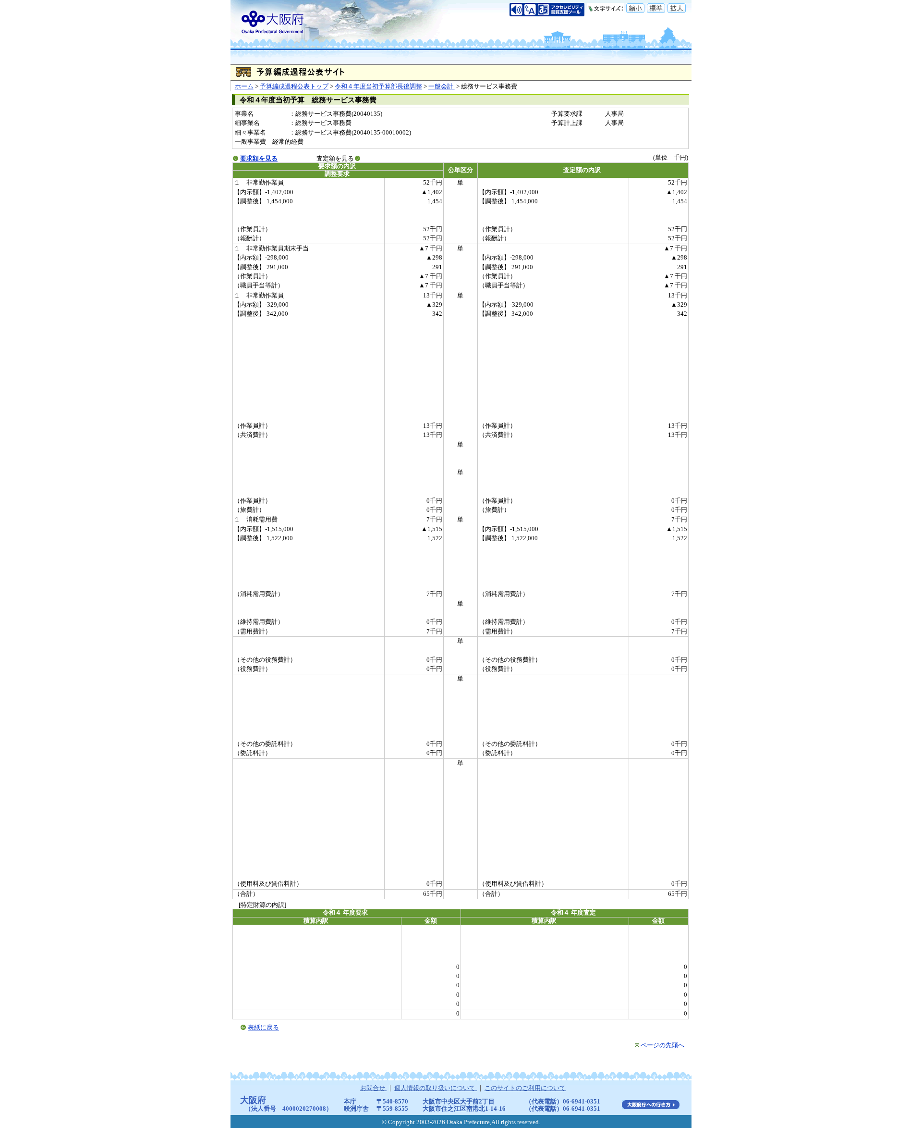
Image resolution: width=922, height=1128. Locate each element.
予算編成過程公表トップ (294, 86)
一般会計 (441, 86)
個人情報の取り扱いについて (435, 1088)
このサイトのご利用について (525, 1088)
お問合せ (373, 1088)
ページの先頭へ (662, 1045)
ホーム (244, 86)
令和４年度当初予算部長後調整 (378, 86)
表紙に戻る (263, 1027)
